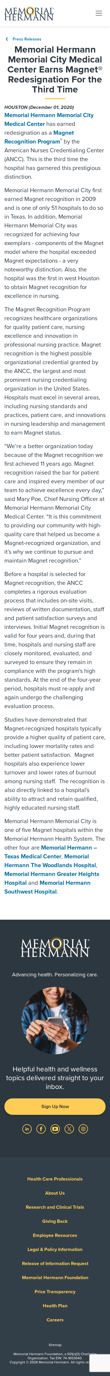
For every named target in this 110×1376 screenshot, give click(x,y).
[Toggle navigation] (99, 13)
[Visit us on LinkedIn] (27, 1129)
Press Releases (26, 39)
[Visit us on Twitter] (70, 1129)
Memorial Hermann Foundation (55, 1278)
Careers (55, 1320)
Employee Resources (55, 1235)
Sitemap (55, 1345)
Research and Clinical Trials (55, 1207)
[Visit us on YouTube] (55, 1129)
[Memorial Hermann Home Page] (29, 13)
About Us (55, 1193)
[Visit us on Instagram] (83, 1129)
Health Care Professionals (55, 1179)
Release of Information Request (55, 1264)
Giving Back (55, 1221)
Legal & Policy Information (55, 1249)
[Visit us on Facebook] (41, 1129)
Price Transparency (55, 1292)
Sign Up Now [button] (55, 1107)
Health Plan (55, 1306)
